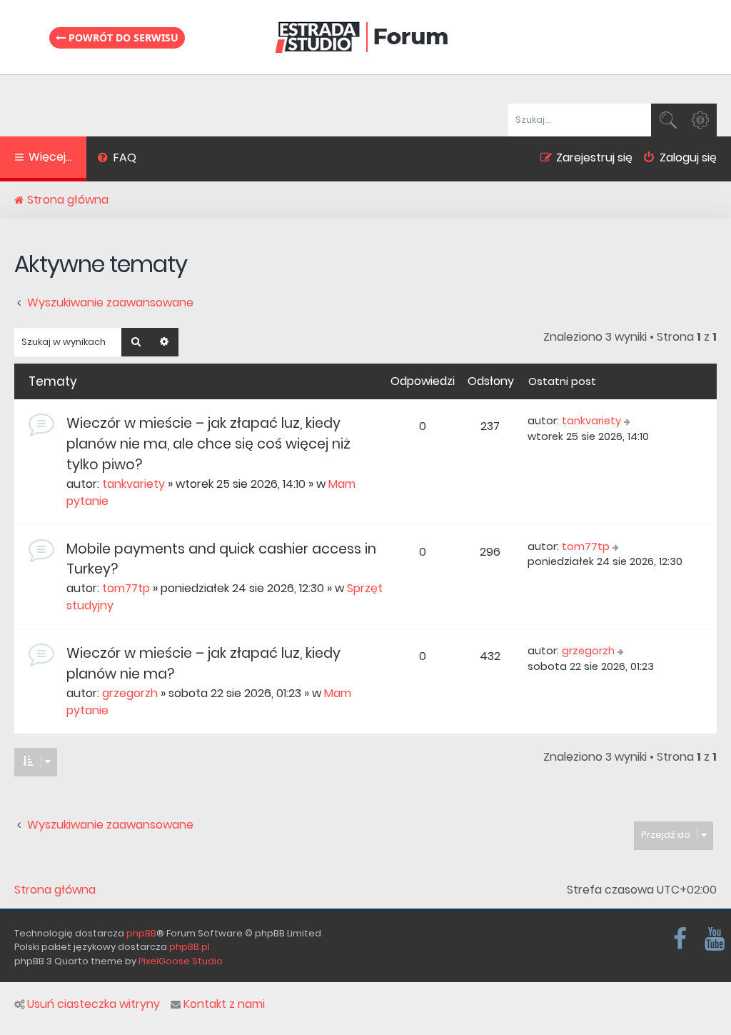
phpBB (141, 933)
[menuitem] (116, 159)
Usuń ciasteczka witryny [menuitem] (93, 1004)
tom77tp (126, 588)
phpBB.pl (189, 947)
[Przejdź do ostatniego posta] (628, 421)
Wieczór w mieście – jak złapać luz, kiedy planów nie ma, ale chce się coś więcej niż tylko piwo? (208, 444)
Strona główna (55, 890)
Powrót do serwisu (122, 37)
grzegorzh (130, 693)
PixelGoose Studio (180, 961)
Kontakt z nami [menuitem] (224, 1004)
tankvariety (133, 484)
